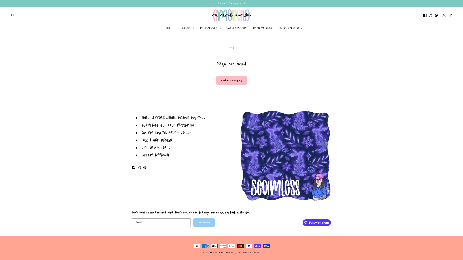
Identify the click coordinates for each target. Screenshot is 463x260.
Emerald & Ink (216, 252)
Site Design (231, 252)
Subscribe (204, 222)
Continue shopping (231, 80)
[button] (13, 15)
